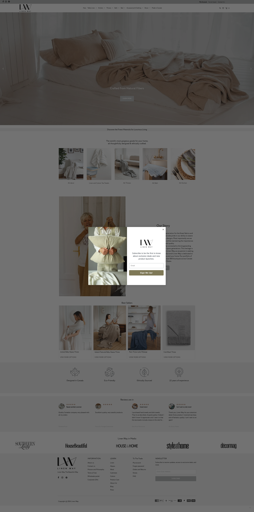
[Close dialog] (163, 229)
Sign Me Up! (146, 273)
